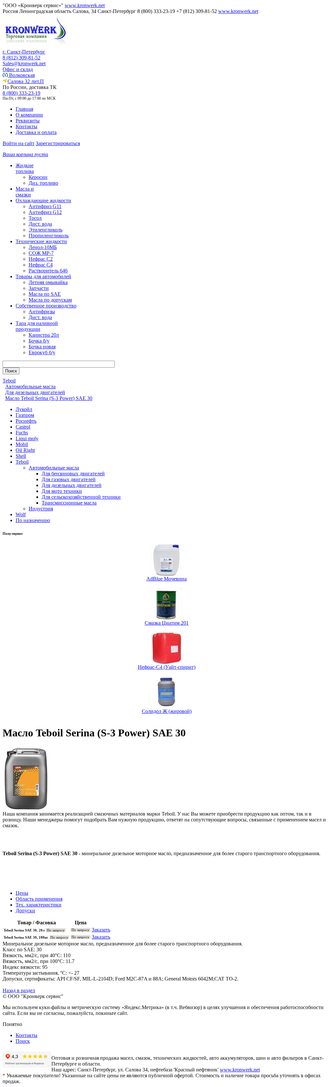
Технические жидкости (41, 241)
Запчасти (39, 288)
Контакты (26, 126)
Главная (24, 109)
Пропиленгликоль (49, 235)
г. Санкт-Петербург (24, 52)
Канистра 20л (44, 335)
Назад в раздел (19, 990)
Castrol (23, 427)
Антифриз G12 (45, 212)
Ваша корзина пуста (25, 154)
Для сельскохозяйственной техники (81, 497)
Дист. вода (40, 224)
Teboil (22, 462)
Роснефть (26, 421)
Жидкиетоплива (25, 168)
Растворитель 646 (48, 270)
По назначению (33, 520)
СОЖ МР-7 (41, 253)
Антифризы (42, 311)
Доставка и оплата (36, 132)
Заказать (101, 929)
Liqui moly (27, 438)
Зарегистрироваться (58, 143)
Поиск (23, 1041)
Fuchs (22, 432)
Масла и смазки (25, 191)
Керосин (38, 177)
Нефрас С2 (41, 259)
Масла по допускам (50, 300)
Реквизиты (28, 120)
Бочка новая (42, 346)
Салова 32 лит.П (25, 81)
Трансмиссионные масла (69, 503)
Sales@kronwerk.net (24, 63)
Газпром (25, 415)
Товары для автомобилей (43, 276)
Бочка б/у (39, 341)
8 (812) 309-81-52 (21, 57)
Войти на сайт (18, 143)
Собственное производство (46, 305)
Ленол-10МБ (43, 247)
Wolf (21, 514)
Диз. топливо (43, 183)
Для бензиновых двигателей (73, 473)
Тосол (35, 218)
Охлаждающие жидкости (43, 200)
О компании (29, 115)
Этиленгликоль (45, 229)
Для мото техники (62, 491)
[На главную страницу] (35, 47)
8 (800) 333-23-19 (21, 93)
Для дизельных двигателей (71, 485)
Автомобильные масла (54, 467)
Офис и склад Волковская (19, 72)
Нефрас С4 (41, 265)
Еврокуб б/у (42, 352)
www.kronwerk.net (85, 5)
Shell (21, 456)
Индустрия (41, 508)
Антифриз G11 (45, 206)
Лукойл (24, 409)
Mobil (22, 444)
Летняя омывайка (48, 282)
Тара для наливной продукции (37, 326)
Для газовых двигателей (69, 479)
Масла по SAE (45, 294)
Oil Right (25, 450)
